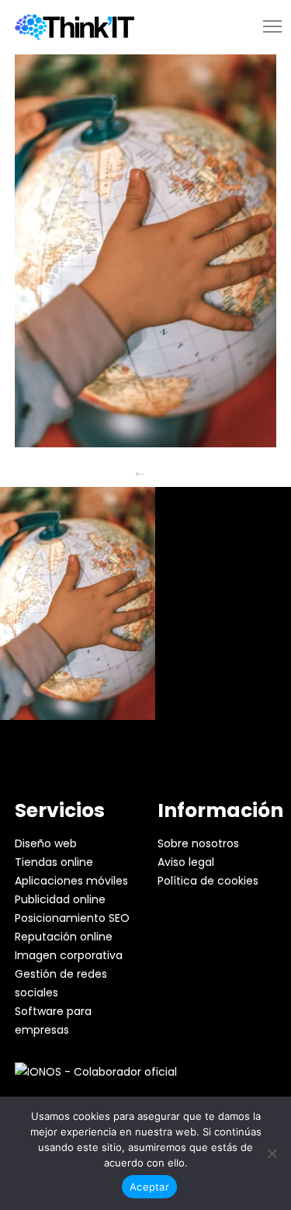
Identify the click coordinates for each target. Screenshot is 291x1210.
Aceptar (149, 1186)
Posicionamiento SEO (72, 918)
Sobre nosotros (198, 843)
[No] (271, 1153)
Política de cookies (208, 880)
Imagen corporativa (69, 955)
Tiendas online (54, 862)
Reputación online (64, 936)
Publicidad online (60, 899)
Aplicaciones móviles (71, 880)
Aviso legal (186, 862)
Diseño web (46, 843)
